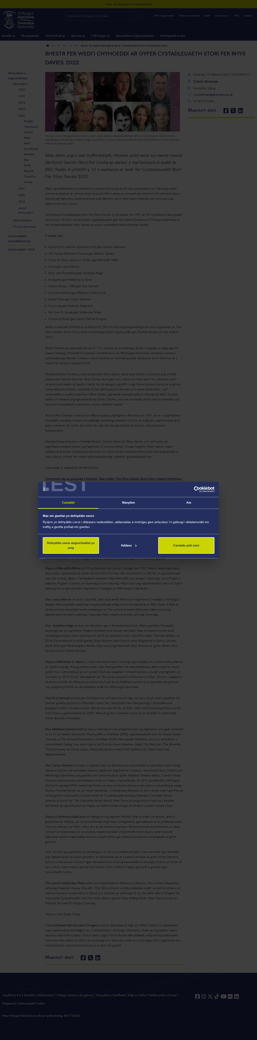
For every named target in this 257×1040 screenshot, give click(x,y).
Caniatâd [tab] (68, 502)
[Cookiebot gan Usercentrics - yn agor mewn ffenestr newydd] (196, 489)
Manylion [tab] (128, 502)
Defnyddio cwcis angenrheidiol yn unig (71, 545)
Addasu (126, 545)
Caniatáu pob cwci (186, 545)
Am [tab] (188, 502)
